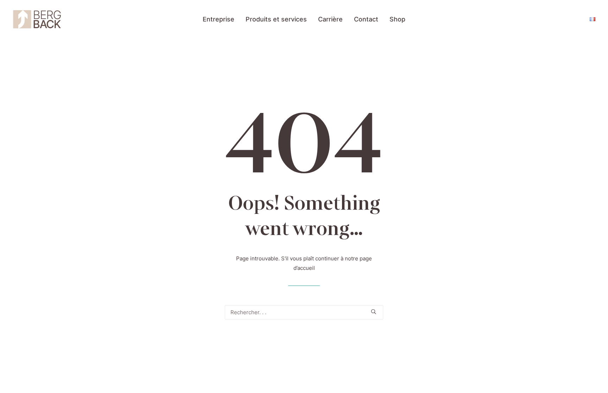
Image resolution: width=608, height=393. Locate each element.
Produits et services (276, 19)
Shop (397, 19)
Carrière (330, 19)
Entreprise (218, 19)
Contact (366, 19)
